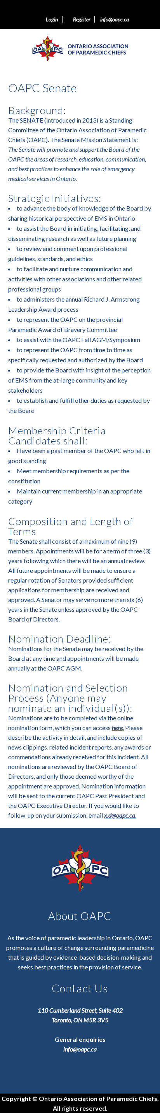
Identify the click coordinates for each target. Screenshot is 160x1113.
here (117, 727)
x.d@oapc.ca (119, 815)
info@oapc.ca (114, 19)
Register (80, 19)
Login (50, 19)
